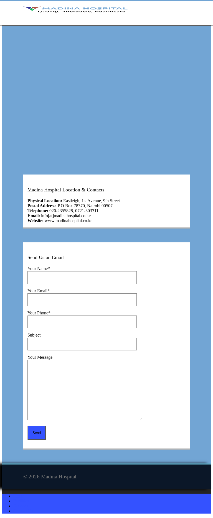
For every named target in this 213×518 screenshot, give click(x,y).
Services (20, 506)
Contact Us (23, 511)
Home (18, 496)
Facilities (21, 501)
